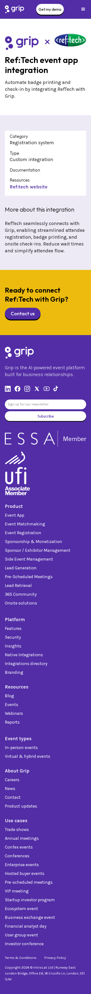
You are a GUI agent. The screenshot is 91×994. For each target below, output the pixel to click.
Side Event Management (29, 559)
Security (13, 637)
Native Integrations (24, 654)
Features (13, 628)
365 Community (21, 594)
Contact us (23, 313)
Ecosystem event (21, 908)
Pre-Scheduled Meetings (29, 576)
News (10, 788)
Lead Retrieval (18, 585)
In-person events (21, 747)
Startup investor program (30, 899)
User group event (21, 935)
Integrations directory (26, 663)
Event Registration (23, 532)
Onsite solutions (21, 603)
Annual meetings (22, 838)
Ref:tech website (29, 187)
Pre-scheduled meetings (29, 882)
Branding (14, 672)
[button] (83, 9)
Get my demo (50, 9)
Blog (9, 695)
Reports (12, 722)
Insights (13, 646)
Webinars (14, 713)
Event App (14, 515)
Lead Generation (21, 568)
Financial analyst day (25, 926)
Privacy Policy (55, 958)
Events (11, 704)
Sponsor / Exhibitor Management (37, 550)
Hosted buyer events (24, 873)
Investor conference (24, 943)
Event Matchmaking (25, 524)
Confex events (19, 847)
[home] (14, 9)
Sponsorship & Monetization (33, 541)
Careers (12, 779)
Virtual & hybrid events (27, 756)
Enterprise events (22, 864)
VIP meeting (17, 891)
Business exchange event (30, 917)
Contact (13, 797)
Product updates (21, 806)
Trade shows (17, 829)
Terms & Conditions (20, 958)
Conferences (17, 856)
